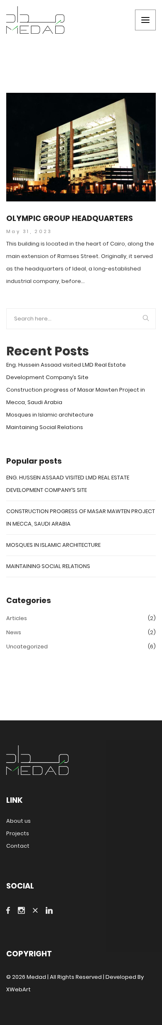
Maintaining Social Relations (44, 427)
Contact (17, 846)
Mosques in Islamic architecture (49, 415)
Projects (17, 833)
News (13, 632)
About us (18, 821)
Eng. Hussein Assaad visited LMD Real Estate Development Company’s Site (66, 371)
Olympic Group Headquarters (69, 218)
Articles (16, 618)
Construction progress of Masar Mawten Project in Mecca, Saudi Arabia (75, 396)
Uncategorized (27, 646)
